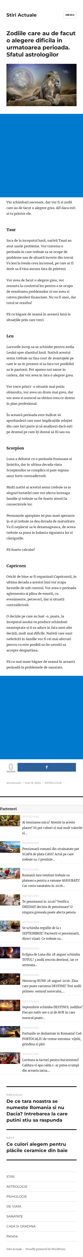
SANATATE (14, 1216)
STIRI (10, 1177)
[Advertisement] (41, 155)
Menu (69, 14)
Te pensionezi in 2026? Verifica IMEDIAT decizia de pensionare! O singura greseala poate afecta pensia (49, 907)
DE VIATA (13, 1206)
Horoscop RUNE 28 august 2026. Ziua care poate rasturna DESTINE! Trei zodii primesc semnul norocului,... (51, 986)
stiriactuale (13, 782)
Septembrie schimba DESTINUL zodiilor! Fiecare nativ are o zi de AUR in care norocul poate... (52, 1012)
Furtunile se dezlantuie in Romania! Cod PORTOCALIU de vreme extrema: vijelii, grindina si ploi (51, 1039)
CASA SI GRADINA (20, 1226)
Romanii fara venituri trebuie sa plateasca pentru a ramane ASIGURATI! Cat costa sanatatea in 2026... (51, 880)
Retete (12, 1236)
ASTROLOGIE (53, 782)
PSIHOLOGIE (16, 1196)
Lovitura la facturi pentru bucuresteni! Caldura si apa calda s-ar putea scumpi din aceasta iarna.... (50, 1065)
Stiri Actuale (21, 15)
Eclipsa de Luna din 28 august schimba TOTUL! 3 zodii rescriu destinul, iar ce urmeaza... (51, 960)
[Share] (47, 767)
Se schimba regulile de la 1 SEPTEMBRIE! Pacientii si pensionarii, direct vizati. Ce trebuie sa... (51, 933)
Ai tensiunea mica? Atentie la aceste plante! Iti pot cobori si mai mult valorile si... (52, 827)
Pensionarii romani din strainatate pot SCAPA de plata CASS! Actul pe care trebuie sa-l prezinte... (50, 854)
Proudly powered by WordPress (45, 1249)
